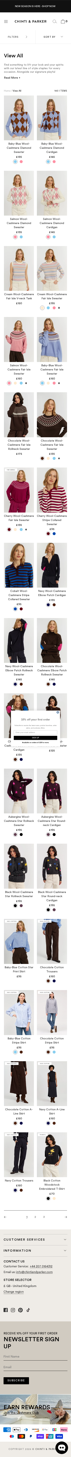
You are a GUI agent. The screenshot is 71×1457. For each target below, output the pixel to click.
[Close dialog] (58, 712)
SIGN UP (35, 738)
